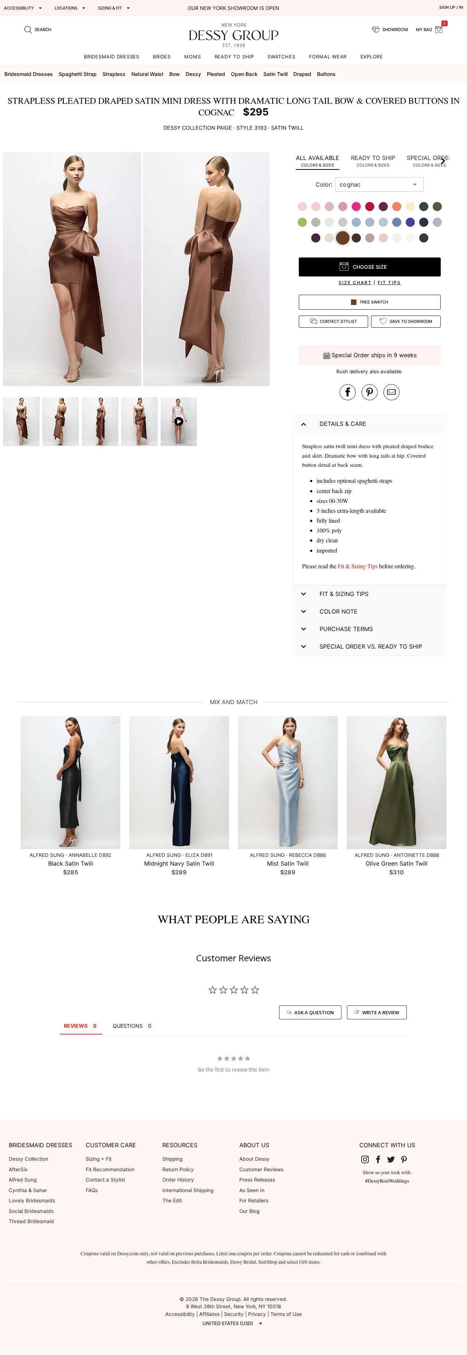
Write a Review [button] (380, 1012)
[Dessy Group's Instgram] (367, 1159)
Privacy (257, 1314)
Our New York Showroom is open (233, 8)
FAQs (92, 1190)
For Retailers (254, 1200)
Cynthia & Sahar (28, 1190)
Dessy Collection (28, 1159)
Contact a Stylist (105, 1180)
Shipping (172, 1159)
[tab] (317, 161)
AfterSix (18, 1169)
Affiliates (209, 1314)
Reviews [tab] (76, 1026)
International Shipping (187, 1190)
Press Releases (257, 1180)
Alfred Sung (22, 1180)
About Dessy (254, 1159)
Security (234, 1314)
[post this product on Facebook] (348, 392)
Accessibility (180, 1314)
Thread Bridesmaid (31, 1221)
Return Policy (178, 1169)
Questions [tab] (128, 1026)
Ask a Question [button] (314, 1012)
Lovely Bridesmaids (32, 1200)
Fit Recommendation (110, 1169)
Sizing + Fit (99, 1159)
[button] (73, 270)
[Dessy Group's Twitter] (393, 1159)
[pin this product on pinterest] (370, 392)
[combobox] (374, 184)
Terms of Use (286, 1314)
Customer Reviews (261, 1169)
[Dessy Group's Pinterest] (406, 1159)
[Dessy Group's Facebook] (380, 1159)
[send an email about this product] (391, 392)
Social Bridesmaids (31, 1211)
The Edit (172, 1200)
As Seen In (252, 1190)
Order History (178, 1180)
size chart (355, 282)
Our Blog (249, 1211)
